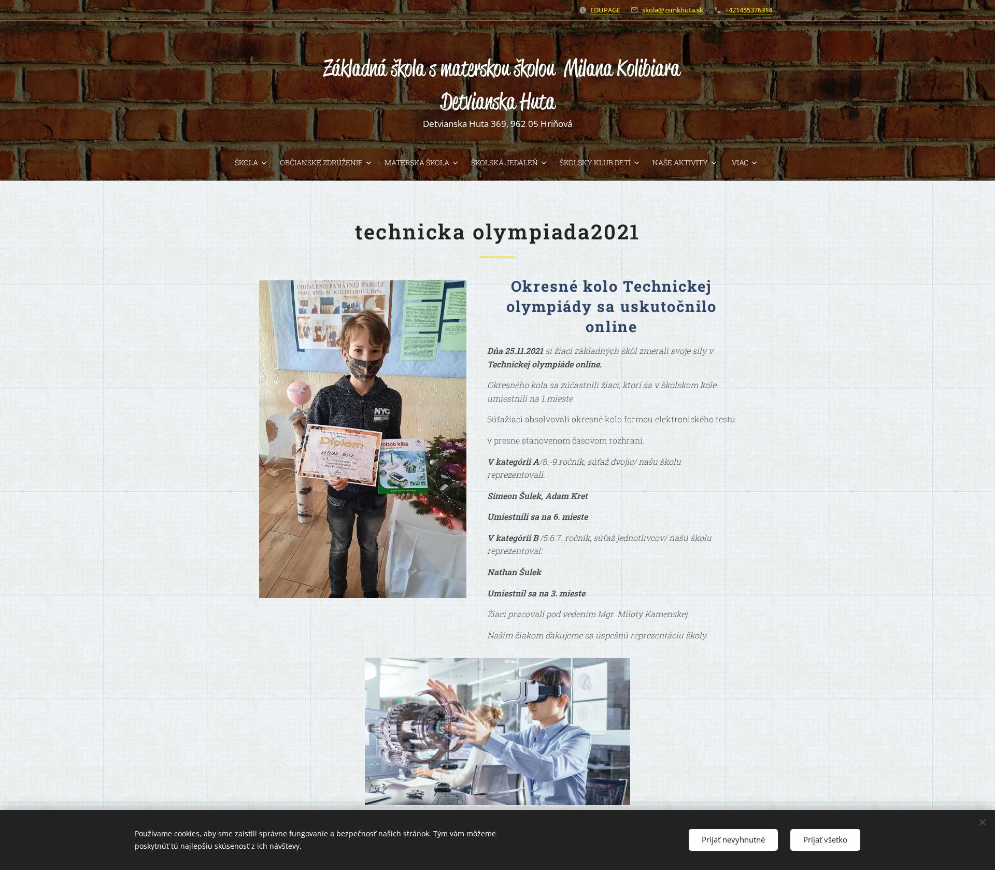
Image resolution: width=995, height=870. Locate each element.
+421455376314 (748, 10)
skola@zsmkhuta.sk (672, 10)
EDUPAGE (605, 10)
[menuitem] (253, 163)
